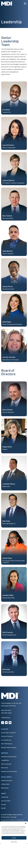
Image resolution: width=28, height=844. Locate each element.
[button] (25, 823)
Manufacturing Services (8, 757)
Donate (3, 804)
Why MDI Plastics (6, 744)
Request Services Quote (9, 771)
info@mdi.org (5, 717)
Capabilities (5, 760)
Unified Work (5, 784)
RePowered (4, 788)
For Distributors (6, 740)
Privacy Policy (14, 841)
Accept (14, 838)
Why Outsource (6, 764)
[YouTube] (10, 723)
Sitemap (13, 817)
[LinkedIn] (6, 723)
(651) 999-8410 (6, 710)
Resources (4, 768)
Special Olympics (6, 780)
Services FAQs (5, 801)
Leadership (4, 797)
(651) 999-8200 (6, 713)
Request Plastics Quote (8, 747)
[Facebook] (2, 723)
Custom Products (7, 736)
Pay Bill (3, 808)
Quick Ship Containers (8, 733)
